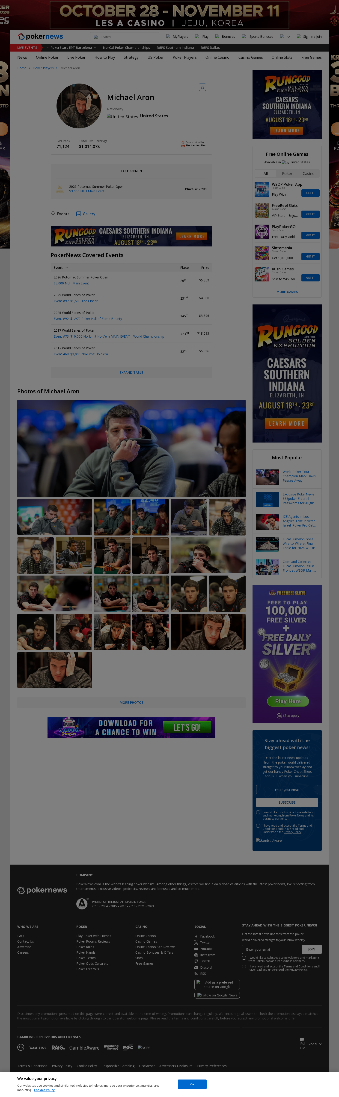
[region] (169, 1084)
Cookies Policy (44, 1090)
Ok (192, 1084)
